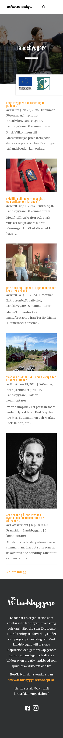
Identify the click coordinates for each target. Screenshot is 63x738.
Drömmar (47, 110)
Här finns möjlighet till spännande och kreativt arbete (31, 289)
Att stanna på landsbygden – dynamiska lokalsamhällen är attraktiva (25, 518)
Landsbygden (32, 120)
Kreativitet (14, 120)
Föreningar (14, 115)
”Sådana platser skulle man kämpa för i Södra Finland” (31, 379)
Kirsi (13, 206)
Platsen (32, 395)
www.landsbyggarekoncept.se (31, 680)
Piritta (14, 110)
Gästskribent (19, 525)
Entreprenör (15, 300)
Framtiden (13, 530)
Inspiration (31, 115)
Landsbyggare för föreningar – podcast (26, 104)
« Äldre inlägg (16, 572)
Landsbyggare (16, 126)
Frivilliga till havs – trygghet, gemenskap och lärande (26, 200)
